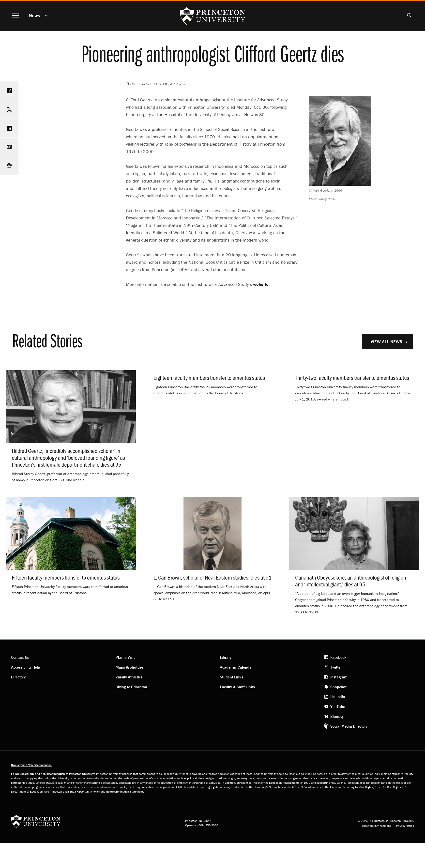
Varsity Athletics (129, 676)
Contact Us (20, 657)
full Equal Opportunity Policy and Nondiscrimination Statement (104, 791)
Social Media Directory (348, 726)
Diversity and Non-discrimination (31, 765)
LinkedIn (337, 696)
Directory (18, 676)
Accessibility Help (25, 667)
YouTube (337, 706)
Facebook (338, 657)
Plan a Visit (125, 657)
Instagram (339, 676)
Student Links (231, 676)
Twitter (336, 667)
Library (225, 657)
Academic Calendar (236, 667)
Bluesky (337, 716)
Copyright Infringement (376, 825)
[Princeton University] (35, 823)
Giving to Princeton (131, 686)
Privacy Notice (405, 825)
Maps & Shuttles (129, 667)
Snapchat (338, 686)
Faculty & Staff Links (237, 686)
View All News (386, 341)
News (34, 15)
